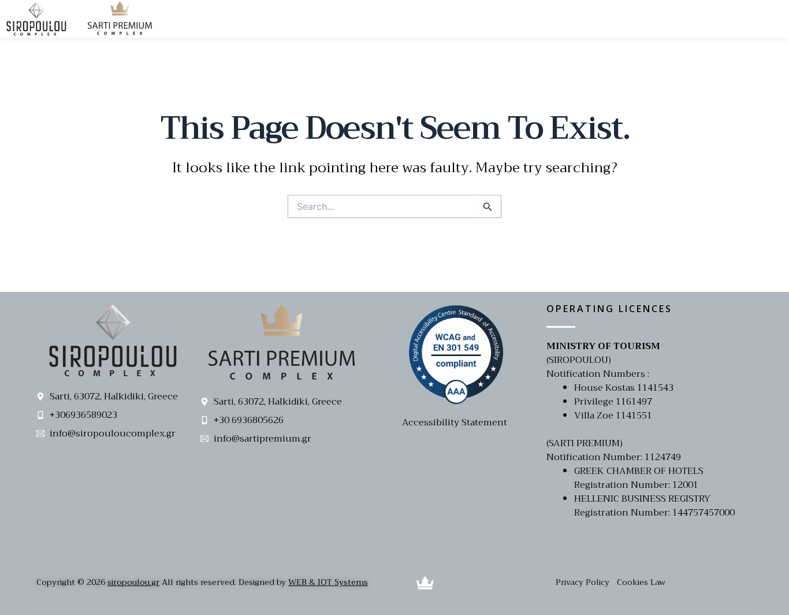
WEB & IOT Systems (328, 582)
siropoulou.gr (133, 582)
